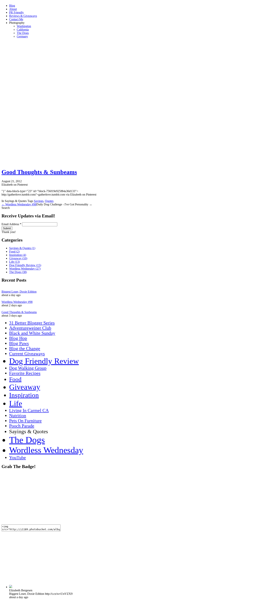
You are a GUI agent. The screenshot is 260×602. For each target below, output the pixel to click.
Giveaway (18, 258)
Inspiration (17, 255)
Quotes (49, 201)
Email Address (11, 224)
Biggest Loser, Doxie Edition (19, 291)
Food (14, 251)
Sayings (38, 201)
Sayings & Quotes (22, 248)
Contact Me (16, 19)
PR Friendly (16, 12)
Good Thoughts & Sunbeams (39, 172)
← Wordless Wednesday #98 (19, 204)
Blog (12, 5)
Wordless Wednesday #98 (17, 301)
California (23, 29)
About (13, 9)
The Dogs (23, 33)
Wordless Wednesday (25, 268)
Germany (22, 36)
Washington (24, 26)
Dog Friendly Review (25, 265)
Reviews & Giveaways (23, 15)
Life (14, 261)
